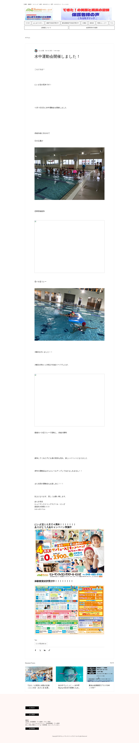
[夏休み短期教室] (100, 674)
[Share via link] (49, 650)
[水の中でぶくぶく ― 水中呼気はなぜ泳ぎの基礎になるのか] (69, 674)
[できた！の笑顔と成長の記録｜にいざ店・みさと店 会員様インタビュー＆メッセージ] (38, 674)
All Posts (27, 38)
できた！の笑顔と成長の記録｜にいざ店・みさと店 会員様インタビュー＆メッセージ (38, 686)
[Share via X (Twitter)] (40, 650)
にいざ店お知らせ (41, 644)
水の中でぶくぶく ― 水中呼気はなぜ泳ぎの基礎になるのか (69, 686)
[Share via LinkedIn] (45, 650)
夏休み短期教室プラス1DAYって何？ (99, 686)
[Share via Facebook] (35, 650)
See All (112, 663)
